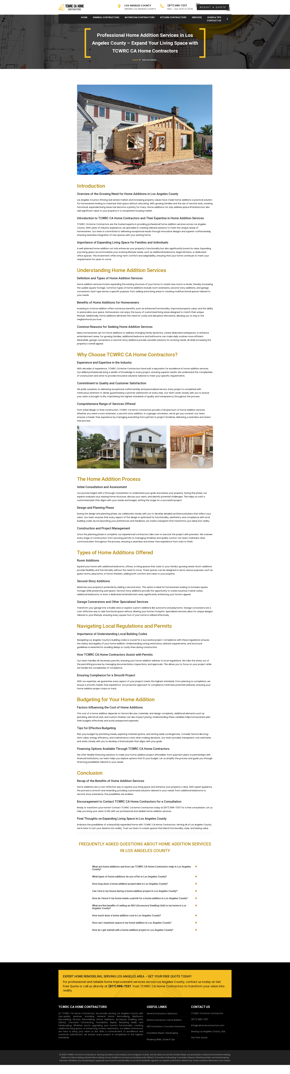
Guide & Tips (169, 1039)
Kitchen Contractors (173, 17)
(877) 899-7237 (172, 807)
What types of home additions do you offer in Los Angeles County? (129, 876)
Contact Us (214, 20)
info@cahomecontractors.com (207, 1025)
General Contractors (106, 17)
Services (197, 17)
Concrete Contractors (175, 1026)
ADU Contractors (155, 1026)
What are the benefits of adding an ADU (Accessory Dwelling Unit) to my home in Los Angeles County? (139, 907)
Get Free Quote (199, 1037)
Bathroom (172, 1013)
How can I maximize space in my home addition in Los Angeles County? (131, 922)
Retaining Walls (154, 1039)
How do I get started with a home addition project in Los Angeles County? (132, 930)
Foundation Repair (155, 1033)
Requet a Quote (213, 7)
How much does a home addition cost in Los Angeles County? (126, 915)
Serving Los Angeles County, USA (208, 1031)
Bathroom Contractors (140, 17)
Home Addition (175, 1020)
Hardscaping (172, 1033)
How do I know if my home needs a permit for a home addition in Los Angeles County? (140, 898)
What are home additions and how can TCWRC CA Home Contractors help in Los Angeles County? (141, 868)
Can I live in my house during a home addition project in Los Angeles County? (134, 891)
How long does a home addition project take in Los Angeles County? (130, 883)
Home (84, 17)
